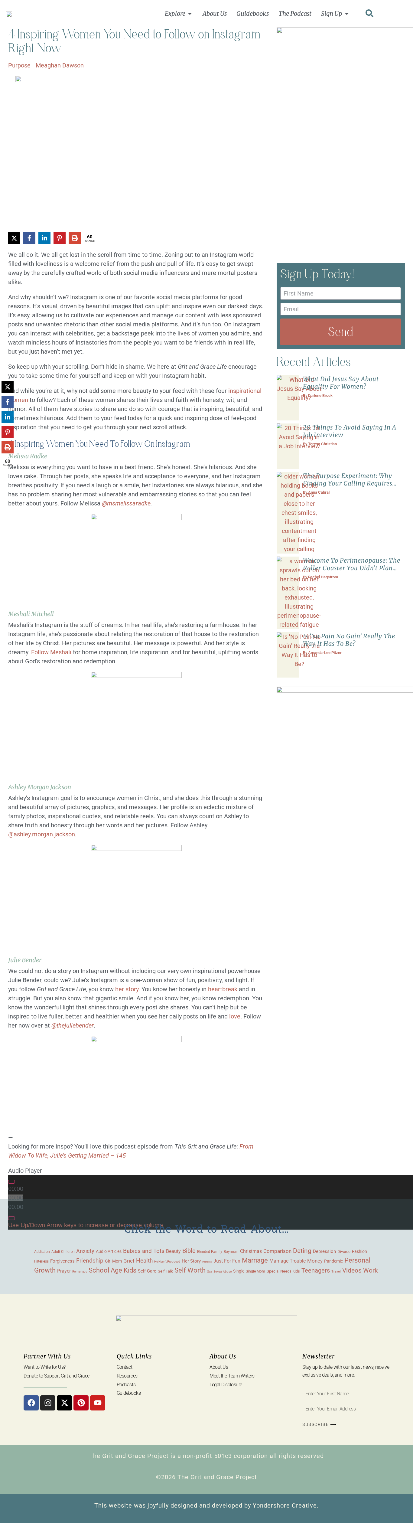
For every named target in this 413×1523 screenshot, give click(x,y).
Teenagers (315, 1270)
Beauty (173, 1251)
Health (144, 1260)
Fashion (359, 1251)
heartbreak (222, 989)
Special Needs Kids (283, 1271)
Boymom (231, 1252)
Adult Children (63, 1251)
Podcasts (126, 1384)
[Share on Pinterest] (60, 238)
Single (238, 1271)
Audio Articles (109, 1251)
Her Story (191, 1261)
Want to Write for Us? (45, 1367)
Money (315, 1261)
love (234, 1016)
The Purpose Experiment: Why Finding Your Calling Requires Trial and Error (347, 483)
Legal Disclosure (226, 1384)
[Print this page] (75, 238)
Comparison (277, 1251)
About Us (219, 1367)
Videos (352, 1270)
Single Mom (255, 1271)
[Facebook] (31, 1402)
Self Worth (190, 1270)
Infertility (207, 1261)
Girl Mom (113, 1261)
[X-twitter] (64, 1402)
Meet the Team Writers (232, 1376)
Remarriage (79, 1271)
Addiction (42, 1252)
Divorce (343, 1251)
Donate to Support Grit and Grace (56, 1376)
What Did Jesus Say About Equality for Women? (341, 382)
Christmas (251, 1251)
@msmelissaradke (126, 503)
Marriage (255, 1260)
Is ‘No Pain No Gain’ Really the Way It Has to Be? (349, 639)
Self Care (147, 1271)
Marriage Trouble (287, 1261)
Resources (127, 1376)
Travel (336, 1271)
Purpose (19, 65)
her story (126, 989)
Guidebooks (129, 1393)
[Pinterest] (81, 1402)
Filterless (41, 1261)
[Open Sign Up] (347, 13)
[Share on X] (14, 238)
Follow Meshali (51, 652)
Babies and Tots (143, 1250)
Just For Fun (226, 1261)
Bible (189, 1250)
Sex (209, 1271)
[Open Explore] (190, 13)
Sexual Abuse (222, 1271)
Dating (302, 1250)
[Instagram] (47, 1402)
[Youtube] (97, 1402)
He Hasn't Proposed (167, 1261)
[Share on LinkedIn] (44, 238)
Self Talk (165, 1271)
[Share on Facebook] (29, 238)
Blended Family (209, 1252)
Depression (324, 1251)
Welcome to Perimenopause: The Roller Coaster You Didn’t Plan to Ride (351, 568)
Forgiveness (62, 1261)
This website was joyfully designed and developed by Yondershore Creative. (206, 1505)
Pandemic (333, 1261)
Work (370, 1270)
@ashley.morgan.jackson (41, 834)
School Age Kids (112, 1270)
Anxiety (85, 1251)
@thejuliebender (72, 1025)
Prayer (64, 1271)
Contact (124, 1367)
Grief (129, 1261)
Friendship (89, 1260)
